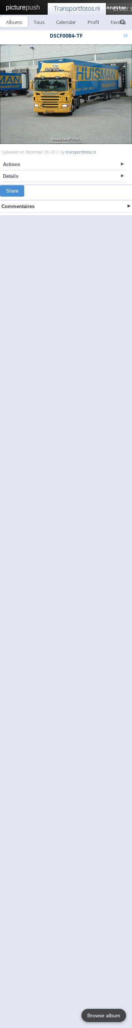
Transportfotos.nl (77, 8)
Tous (39, 22)
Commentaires (17, 206)
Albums (14, 22)
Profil (93, 22)
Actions (11, 164)
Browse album (103, 1015)
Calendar (66, 22)
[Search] (122, 22)
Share (12, 191)
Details (10, 176)
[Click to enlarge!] (66, 94)
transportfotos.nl (81, 152)
